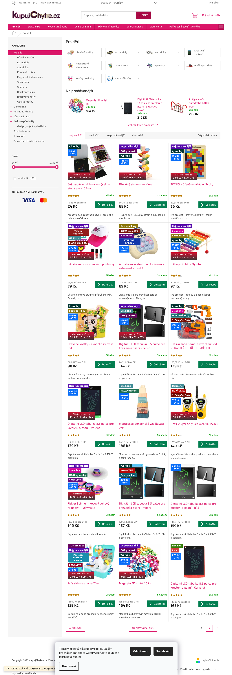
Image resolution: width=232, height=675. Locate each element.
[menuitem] (16, 27)
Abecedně (137, 135)
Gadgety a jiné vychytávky (31, 126)
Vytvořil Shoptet (211, 660)
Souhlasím (163, 651)
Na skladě (26, 178)
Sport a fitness (22, 131)
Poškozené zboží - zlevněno (29, 141)
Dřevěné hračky (25, 58)
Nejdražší (94, 135)
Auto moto (19, 136)
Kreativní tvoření (26, 72)
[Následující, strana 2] (209, 628)
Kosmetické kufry (23, 112)
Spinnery (22, 87)
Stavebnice (23, 82)
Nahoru (77, 628)
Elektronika (20, 107)
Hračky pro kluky (26, 92)
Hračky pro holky (26, 97)
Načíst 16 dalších (143, 628)
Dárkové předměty (24, 121)
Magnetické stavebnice (30, 77)
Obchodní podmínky (112, 3)
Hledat (143, 15)
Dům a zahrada (22, 116)
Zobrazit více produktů (141, 124)
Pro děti (18, 53)
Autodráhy (23, 67)
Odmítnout (140, 651)
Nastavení (69, 666)
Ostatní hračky (25, 102)
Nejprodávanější (116, 135)
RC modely (23, 62)
